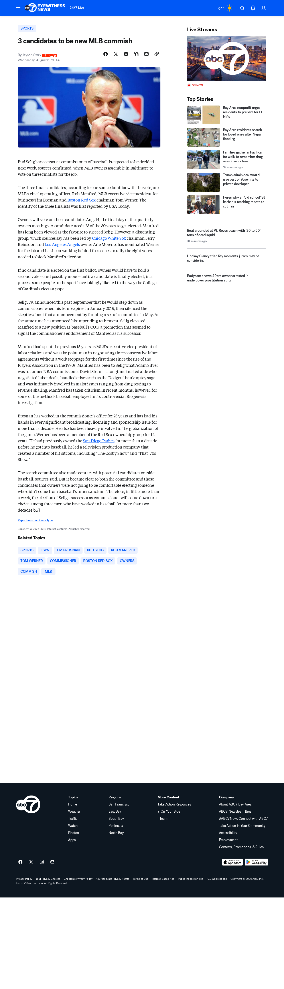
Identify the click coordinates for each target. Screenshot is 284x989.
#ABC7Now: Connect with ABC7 (243, 818)
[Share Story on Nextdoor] (136, 54)
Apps (72, 840)
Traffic (72, 818)
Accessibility (228, 833)
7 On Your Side (169, 811)
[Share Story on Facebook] (105, 54)
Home (72, 804)
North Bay (116, 833)
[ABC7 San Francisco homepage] (45, 8)
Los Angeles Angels (62, 244)
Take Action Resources (174, 804)
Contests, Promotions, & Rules (241, 847)
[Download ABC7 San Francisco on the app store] (232, 862)
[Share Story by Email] (146, 54)
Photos (73, 833)
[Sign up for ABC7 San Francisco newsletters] (52, 862)
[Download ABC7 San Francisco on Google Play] (256, 862)
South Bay (116, 818)
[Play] (226, 58)
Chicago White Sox (109, 238)
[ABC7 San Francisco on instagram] (41, 862)
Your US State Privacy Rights (112, 878)
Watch (72, 825)
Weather (74, 811)
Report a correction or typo (35, 520)
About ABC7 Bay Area (235, 804)
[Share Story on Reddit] (126, 54)
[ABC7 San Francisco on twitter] (31, 862)
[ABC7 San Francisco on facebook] (20, 862)
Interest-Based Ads (163, 878)
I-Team (162, 818)
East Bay (114, 811)
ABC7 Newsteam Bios (235, 811)
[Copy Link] (156, 54)
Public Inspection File (190, 878)
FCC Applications (217, 878)
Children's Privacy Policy (78, 878)
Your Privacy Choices (48, 878)
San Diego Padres (98, 440)
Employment (228, 840)
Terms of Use (140, 878)
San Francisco (119, 804)
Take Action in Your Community (242, 825)
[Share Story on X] (116, 54)
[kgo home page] (28, 804)
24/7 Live (76, 7)
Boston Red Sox (81, 200)
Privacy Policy (24, 878)
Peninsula (115, 825)
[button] (18, 7)
